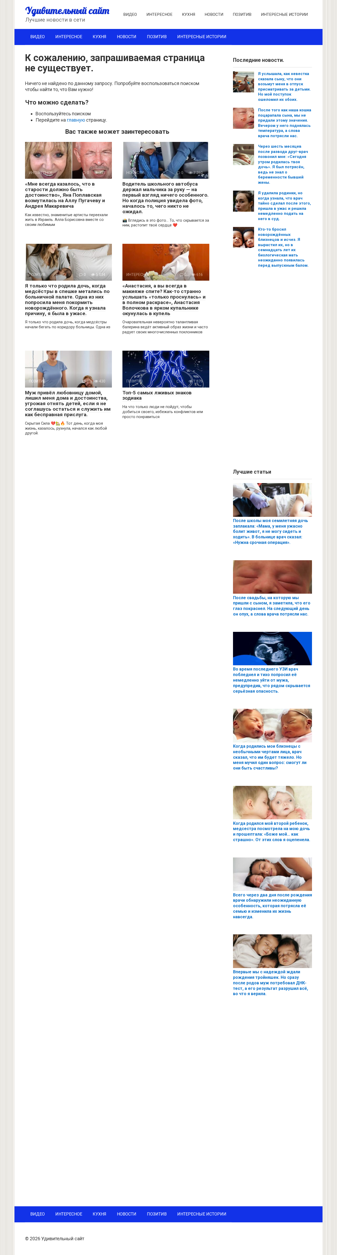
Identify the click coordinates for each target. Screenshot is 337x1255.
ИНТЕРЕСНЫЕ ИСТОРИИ (284, 14)
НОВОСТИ (214, 14)
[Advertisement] (272, 370)
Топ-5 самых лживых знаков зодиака (157, 395)
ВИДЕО (130, 14)
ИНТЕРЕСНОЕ (159, 14)
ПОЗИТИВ (242, 14)
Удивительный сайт (67, 10)
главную (76, 120)
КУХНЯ (188, 14)
